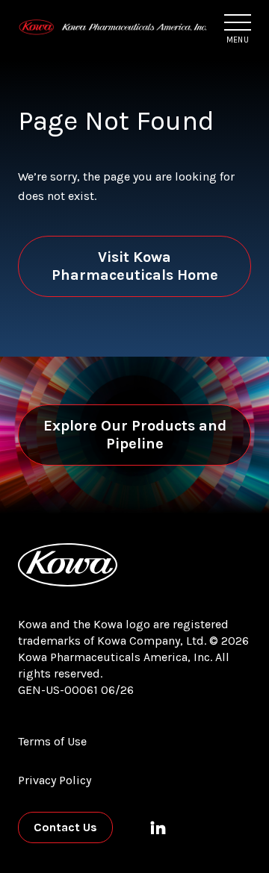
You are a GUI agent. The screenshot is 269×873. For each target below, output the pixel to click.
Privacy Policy (54, 780)
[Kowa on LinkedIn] (158, 827)
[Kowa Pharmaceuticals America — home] (113, 28)
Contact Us (65, 827)
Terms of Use (52, 741)
